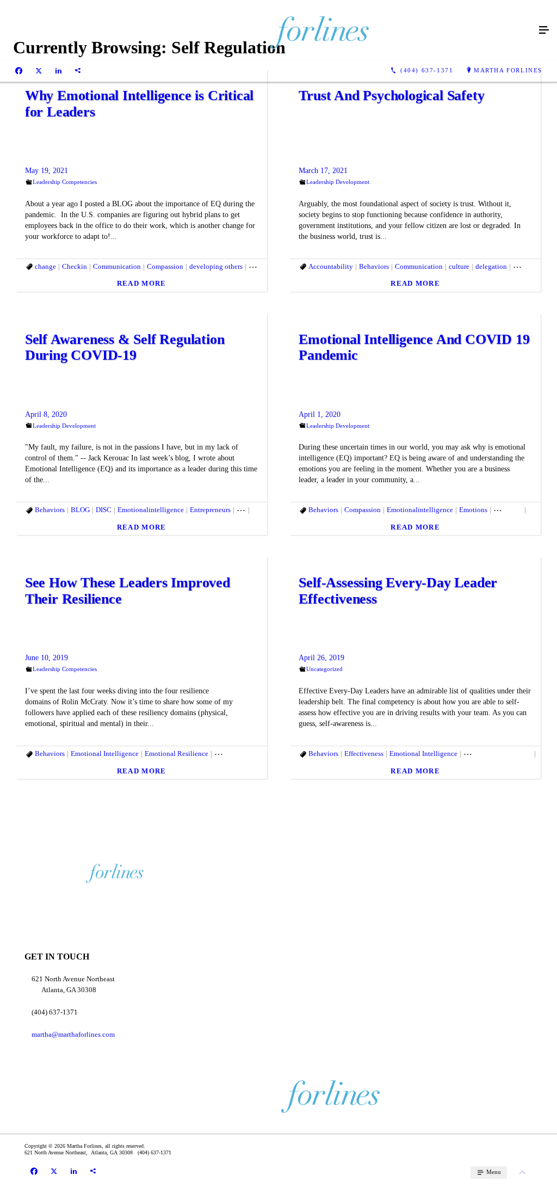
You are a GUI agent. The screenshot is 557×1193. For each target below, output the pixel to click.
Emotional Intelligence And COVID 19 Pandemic (414, 347)
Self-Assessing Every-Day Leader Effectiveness (398, 591)
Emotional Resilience (176, 753)
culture (459, 266)
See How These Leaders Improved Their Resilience (127, 591)
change (45, 266)
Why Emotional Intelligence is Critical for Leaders (139, 104)
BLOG (80, 510)
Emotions (473, 510)
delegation (491, 266)
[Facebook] (19, 71)
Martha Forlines (508, 70)
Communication (117, 266)
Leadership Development (337, 182)
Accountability (330, 266)
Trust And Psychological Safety (391, 95)
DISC (104, 510)
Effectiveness (363, 753)
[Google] (78, 71)
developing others (216, 266)
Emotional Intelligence (105, 753)
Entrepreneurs (210, 510)
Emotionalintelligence (150, 510)
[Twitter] (38, 71)
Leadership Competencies (65, 182)
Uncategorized (324, 669)
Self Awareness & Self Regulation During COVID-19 (125, 347)
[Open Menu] (544, 30)
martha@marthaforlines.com (73, 1034)
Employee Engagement (248, 753)
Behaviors (374, 266)
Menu (493, 1172)
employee (507, 510)
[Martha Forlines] (267, 30)
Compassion (165, 266)
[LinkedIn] (58, 71)
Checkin (74, 266)
